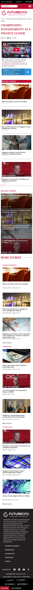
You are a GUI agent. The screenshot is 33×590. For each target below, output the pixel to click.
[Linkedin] (19, 569)
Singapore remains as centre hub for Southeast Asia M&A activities (14, 153)
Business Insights (10, 265)
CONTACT (19, 2)
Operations (7, 346)
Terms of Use (17, 577)
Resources (9, 557)
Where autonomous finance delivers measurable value (14, 366)
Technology (7, 427)
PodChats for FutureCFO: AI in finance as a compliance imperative (15, 180)
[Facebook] (14, 569)
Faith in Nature (7, 51)
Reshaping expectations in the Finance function (14, 241)
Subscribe (4, 588)
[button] (30, 6)
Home (3, 19)
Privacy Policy (7, 577)
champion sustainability (10, 64)
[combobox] (9, 6)
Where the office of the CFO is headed (14, 102)
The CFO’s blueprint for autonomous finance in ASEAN (15, 391)
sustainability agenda (17, 53)
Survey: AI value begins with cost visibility (16, 496)
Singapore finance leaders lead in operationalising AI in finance (13, 471)
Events (8, 561)
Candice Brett (6, 47)
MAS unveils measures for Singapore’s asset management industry (16, 127)
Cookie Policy (26, 577)
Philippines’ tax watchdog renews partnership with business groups (14, 416)
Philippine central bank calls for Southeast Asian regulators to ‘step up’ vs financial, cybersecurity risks (16, 227)
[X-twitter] (28, 569)
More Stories (7, 343)
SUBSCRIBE (29, 2)
